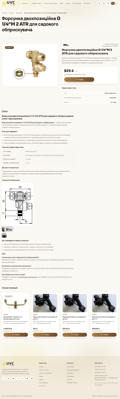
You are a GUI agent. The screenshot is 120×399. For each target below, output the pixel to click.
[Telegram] (22, 378)
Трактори (70, 373)
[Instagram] (8, 378)
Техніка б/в (70, 367)
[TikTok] (18, 378)
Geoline (5, 314)
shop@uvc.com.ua (100, 372)
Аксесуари (70, 376)
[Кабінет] (108, 3)
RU (116, 3)
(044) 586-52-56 (100, 366)
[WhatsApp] (32, 378)
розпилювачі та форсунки (27, 277)
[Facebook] (4, 378)
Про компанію (77, 3)
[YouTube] (13, 378)
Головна (4, 13)
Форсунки (19, 13)
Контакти (87, 3)
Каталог (24, 3)
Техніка (69, 379)
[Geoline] (67, 45)
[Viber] (27, 378)
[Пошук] (99, 3)
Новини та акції (36, 3)
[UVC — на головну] (8, 3)
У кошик (80, 79)
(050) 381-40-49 (100, 369)
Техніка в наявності (73, 370)
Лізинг (61, 3)
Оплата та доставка (50, 3)
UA (113, 3)
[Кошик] (104, 3)
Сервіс (68, 3)
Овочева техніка (72, 383)
